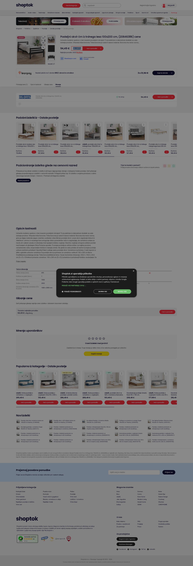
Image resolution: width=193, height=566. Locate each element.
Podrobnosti (114, 282)
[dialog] (96, 283)
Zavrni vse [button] (102, 291)
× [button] (133, 271)
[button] (96, 285)
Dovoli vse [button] (122, 291)
